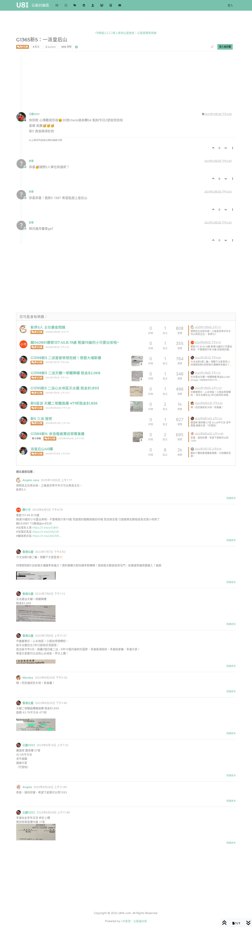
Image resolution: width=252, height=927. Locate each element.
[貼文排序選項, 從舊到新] (212, 47)
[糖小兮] (23, 344)
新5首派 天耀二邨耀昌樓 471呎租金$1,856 (64, 403)
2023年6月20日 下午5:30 (209, 403)
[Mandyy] (192, 403)
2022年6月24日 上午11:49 (209, 433)
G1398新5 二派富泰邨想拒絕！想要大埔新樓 (66, 358)
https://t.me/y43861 (45, 527)
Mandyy (27, 677)
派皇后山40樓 (42, 449)
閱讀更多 (231, 498)
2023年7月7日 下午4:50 (57, 362)
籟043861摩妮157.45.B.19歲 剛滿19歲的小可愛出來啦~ (75, 342)
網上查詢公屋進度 (123, 32)
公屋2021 (34, 114)
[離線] (23, 116)
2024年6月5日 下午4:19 (57, 347)
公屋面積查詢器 (147, 32)
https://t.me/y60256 (45, 535)
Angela (27, 787)
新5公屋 (24, 46)
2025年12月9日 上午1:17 (57, 332)
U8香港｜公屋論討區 (134, 921)
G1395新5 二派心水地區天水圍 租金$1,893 (65, 388)
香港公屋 (27, 551)
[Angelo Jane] (23, 329)
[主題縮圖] (136, 391)
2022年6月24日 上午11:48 (71, 438)
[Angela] (192, 433)
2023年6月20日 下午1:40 (57, 408)
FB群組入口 (102, 32)
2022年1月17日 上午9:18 (208, 448)
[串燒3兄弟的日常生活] (23, 451)
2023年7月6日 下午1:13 (57, 377)
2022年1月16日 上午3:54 (57, 453)
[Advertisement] (126, 82)
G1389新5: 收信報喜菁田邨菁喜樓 (57, 434)
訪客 (31, 160)
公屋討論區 (40, 5)
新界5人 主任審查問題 (48, 327)
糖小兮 (26, 509)
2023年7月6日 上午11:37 (57, 393)
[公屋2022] (23, 420)
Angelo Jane (30, 480)
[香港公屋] (23, 360)
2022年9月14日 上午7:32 (57, 423)
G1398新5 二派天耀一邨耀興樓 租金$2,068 (65, 373)
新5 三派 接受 (41, 419)
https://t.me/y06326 (45, 531)
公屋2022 (28, 745)
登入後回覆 (225, 46)
